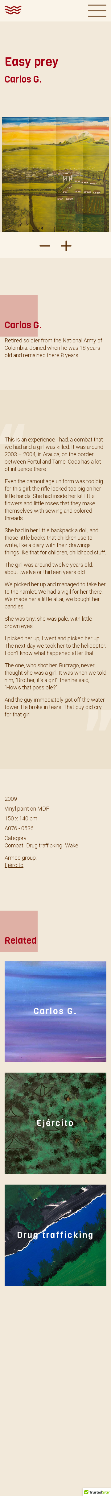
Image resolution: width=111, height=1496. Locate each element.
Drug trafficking (45, 845)
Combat (15, 845)
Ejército (14, 865)
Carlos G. (55, 1011)
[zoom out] (66, 245)
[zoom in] (44, 245)
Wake (71, 845)
